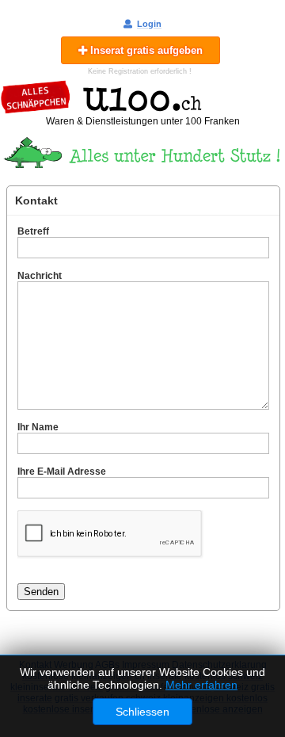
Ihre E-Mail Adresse (61, 471)
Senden (41, 592)
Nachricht (39, 275)
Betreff (33, 231)
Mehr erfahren (201, 684)
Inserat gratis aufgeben (145, 50)
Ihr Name (38, 427)
